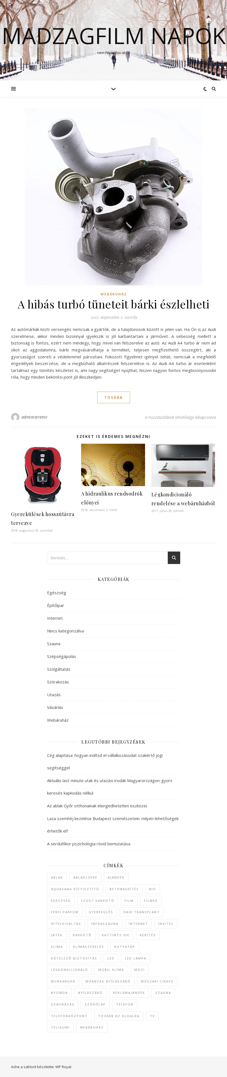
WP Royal (63, 1066)
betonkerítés (124, 889)
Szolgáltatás (58, 669)
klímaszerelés (88, 947)
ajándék (116, 877)
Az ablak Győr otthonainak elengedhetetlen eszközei (97, 805)
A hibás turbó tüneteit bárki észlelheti (114, 304)
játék (57, 935)
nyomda (59, 993)
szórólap (95, 1004)
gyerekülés (101, 912)
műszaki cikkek (157, 981)
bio (152, 889)
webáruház (92, 1027)
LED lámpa (135, 958)
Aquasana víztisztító (75, 889)
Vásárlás (55, 707)
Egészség (56, 592)
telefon (124, 1004)
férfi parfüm (65, 912)
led (111, 958)
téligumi (60, 1027)
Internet (55, 618)
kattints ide (116, 935)
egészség (61, 901)
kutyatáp (124, 947)
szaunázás (62, 1004)
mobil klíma (111, 970)
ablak (57, 877)
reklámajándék (129, 993)
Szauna (53, 643)
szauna (163, 993)
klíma (57, 947)
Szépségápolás (61, 656)
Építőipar (55, 605)
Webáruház (113, 294)
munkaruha (63, 981)
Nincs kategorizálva (65, 631)
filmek (151, 901)
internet (138, 924)
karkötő (82, 935)
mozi (139, 970)
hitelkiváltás (66, 924)
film (129, 901)
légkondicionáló (69, 970)
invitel (166, 924)
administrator (35, 417)
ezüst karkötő (97, 901)
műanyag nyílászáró (108, 981)
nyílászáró (90, 993)
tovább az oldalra (119, 1016)
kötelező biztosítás (74, 958)
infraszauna (104, 924)
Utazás (54, 694)
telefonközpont (69, 1016)
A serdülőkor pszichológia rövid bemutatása (88, 843)
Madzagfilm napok (114, 35)
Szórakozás (58, 682)
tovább (113, 397)
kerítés (148, 935)
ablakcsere (85, 877)
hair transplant (141, 912)
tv (152, 1016)
